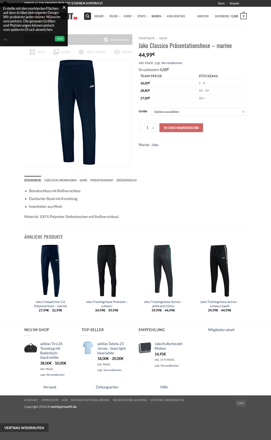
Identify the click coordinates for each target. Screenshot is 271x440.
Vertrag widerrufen (167, 400)
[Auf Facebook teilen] (143, 151)
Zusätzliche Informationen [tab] (60, 180)
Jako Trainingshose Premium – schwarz (107, 304)
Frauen (113, 16)
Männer (99, 16)
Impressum (49, 400)
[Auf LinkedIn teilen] (174, 151)
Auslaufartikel (176, 16)
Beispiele (234, 3)
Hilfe (164, 387)
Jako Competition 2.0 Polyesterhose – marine (50, 304)
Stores (221, 3)
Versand (49, 387)
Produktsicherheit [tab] (101, 180)
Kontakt (31, 400)
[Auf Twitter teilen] (151, 151)
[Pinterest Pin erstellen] (166, 151)
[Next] (245, 282)
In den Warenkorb (181, 128)
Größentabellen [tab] (126, 180)
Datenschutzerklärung (90, 400)
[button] (250, 8)
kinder (128, 16)
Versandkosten (171, 63)
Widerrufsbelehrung (130, 400)
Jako (154, 145)
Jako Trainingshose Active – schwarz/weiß (219, 304)
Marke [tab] (83, 180)
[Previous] (24, 282)
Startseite (147, 38)
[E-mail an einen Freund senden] (159, 151)
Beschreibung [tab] (32, 180)
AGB (64, 400)
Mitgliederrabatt (221, 330)
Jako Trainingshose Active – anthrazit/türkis (163, 304)
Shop (163, 38)
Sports (141, 16)
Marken (156, 16)
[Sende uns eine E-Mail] (248, 5)
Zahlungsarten (107, 387)
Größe (143, 111)
